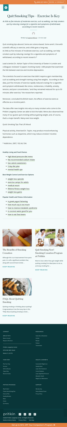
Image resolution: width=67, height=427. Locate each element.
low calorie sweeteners (17, 163)
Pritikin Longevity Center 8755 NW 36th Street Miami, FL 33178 (10, 350)
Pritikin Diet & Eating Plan (9, 391)
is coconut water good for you (20, 211)
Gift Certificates (7, 369)
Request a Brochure (8, 340)
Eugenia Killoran (32, 38)
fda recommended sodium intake (21, 160)
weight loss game (15, 192)
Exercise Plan (6, 394)
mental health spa (15, 169)
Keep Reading (9, 267)
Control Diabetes (40, 371)
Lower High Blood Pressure (42, 373)
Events (4, 401)
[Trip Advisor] (25, 414)
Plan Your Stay (6, 364)
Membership (39, 389)
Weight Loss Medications (42, 378)
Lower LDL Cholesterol (41, 369)
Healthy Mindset (7, 396)
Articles (37, 338)
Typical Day (6, 371)
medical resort (14, 185)
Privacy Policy (39, 394)
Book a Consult (6, 338)
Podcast (38, 343)
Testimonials (39, 345)
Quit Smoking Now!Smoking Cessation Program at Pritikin (49, 252)
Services (5, 366)
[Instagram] (30, 414)
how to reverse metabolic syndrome (22, 208)
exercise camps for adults (18, 182)
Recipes (37, 340)
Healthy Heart (39, 366)
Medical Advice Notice (9, 420)
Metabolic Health (40, 376)
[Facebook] (20, 414)
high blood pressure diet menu (20, 156)
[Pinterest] (35, 414)
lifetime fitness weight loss (18, 189)
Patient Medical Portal (41, 391)
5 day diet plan (14, 166)
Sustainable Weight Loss (41, 364)
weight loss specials (16, 179)
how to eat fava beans (17, 214)
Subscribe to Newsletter (41, 336)
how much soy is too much (19, 204)
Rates (4, 398)
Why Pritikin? (6, 389)
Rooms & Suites (7, 373)
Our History (6, 403)
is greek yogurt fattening (18, 201)
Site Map (31, 420)
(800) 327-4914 (42, 2)
